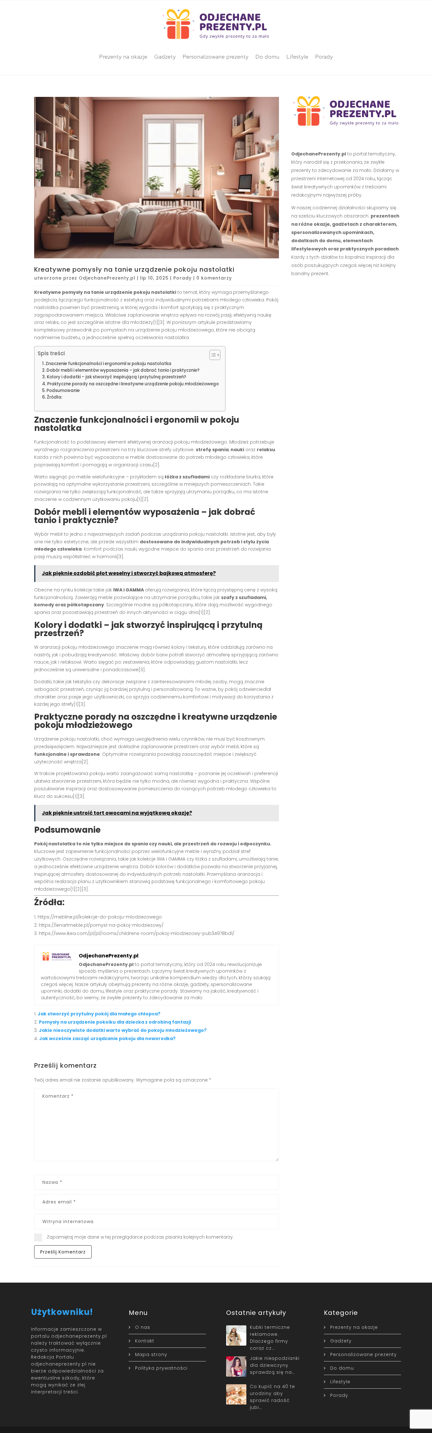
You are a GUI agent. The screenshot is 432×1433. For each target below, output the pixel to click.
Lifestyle (297, 56)
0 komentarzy (214, 278)
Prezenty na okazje (123, 56)
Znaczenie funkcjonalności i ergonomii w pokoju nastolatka (108, 364)
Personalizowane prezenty (216, 56)
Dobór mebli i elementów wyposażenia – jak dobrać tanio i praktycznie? (123, 370)
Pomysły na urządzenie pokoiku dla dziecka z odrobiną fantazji (115, 1022)
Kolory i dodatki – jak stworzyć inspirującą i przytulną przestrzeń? (116, 377)
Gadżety (165, 56)
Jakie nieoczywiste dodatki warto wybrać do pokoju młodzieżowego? (123, 1030)
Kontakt (144, 1341)
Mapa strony (151, 1354)
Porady (324, 56)
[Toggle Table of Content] (212, 355)
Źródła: (54, 397)
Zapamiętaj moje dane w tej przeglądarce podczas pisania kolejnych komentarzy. (140, 1237)
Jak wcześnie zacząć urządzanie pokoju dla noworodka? (107, 1038)
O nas (142, 1327)
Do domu (268, 56)
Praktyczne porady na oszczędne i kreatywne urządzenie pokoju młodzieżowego (133, 384)
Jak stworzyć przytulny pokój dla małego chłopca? (99, 1014)
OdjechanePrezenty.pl (107, 278)
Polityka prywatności (161, 1368)
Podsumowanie (63, 391)
